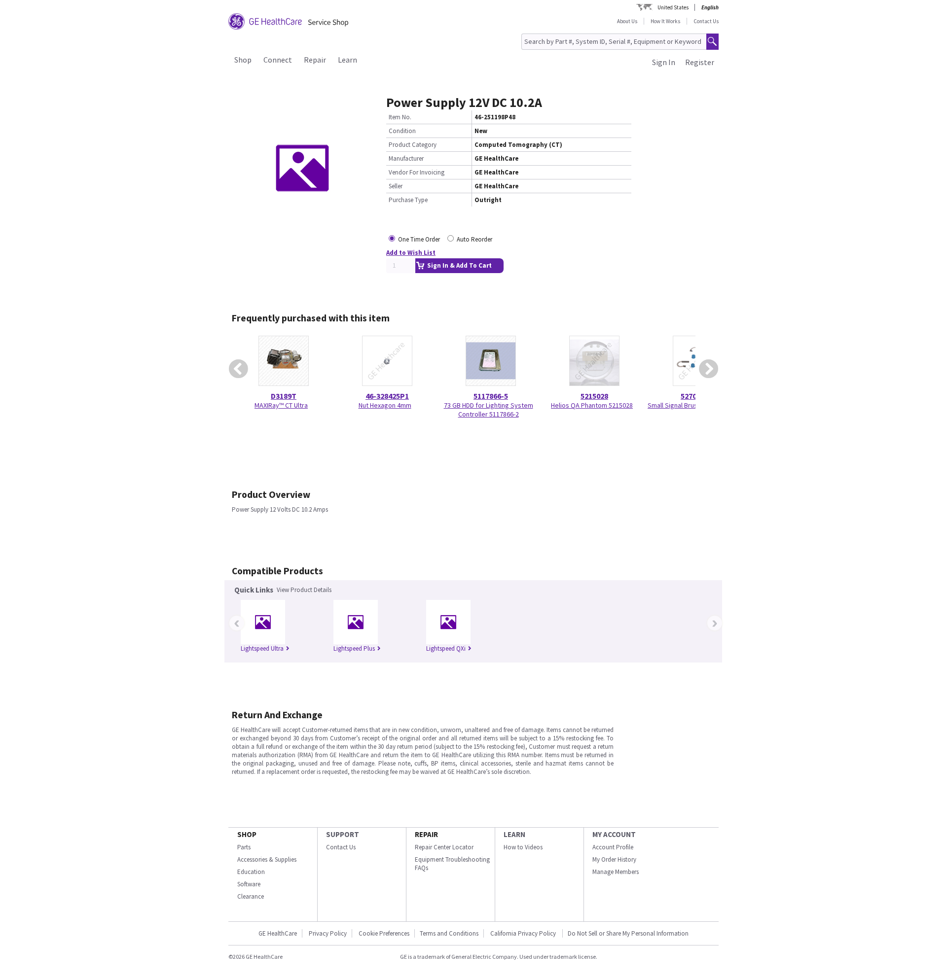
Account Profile (612, 847)
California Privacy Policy (523, 933)
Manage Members (615, 872)
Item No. (400, 117)
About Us (627, 21)
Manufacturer (406, 158)
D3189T (283, 396)
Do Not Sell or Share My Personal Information (628, 933)
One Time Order (419, 239)
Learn (347, 60)
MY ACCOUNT (614, 834)
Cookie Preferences (384, 933)
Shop (243, 60)
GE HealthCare (277, 933)
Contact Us (706, 21)
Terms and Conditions (449, 933)
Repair (315, 60)
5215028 (594, 396)
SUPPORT (342, 834)
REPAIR (426, 834)
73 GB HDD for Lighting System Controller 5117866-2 (488, 410)
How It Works (665, 21)
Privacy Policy (328, 933)
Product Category (413, 144)
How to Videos (523, 847)
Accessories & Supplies (266, 859)
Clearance (250, 896)
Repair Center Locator (444, 847)
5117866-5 (491, 396)
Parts (244, 847)
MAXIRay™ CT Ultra (281, 405)
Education (251, 872)
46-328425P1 (387, 396)
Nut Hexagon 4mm (385, 405)
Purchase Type (408, 200)
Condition (402, 131)
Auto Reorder (474, 239)
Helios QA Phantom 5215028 (592, 405)
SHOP (246, 834)
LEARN (514, 834)
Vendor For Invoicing (416, 172)
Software (248, 884)
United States (673, 7)
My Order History (614, 859)
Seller (395, 186)
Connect (277, 60)
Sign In (663, 62)
